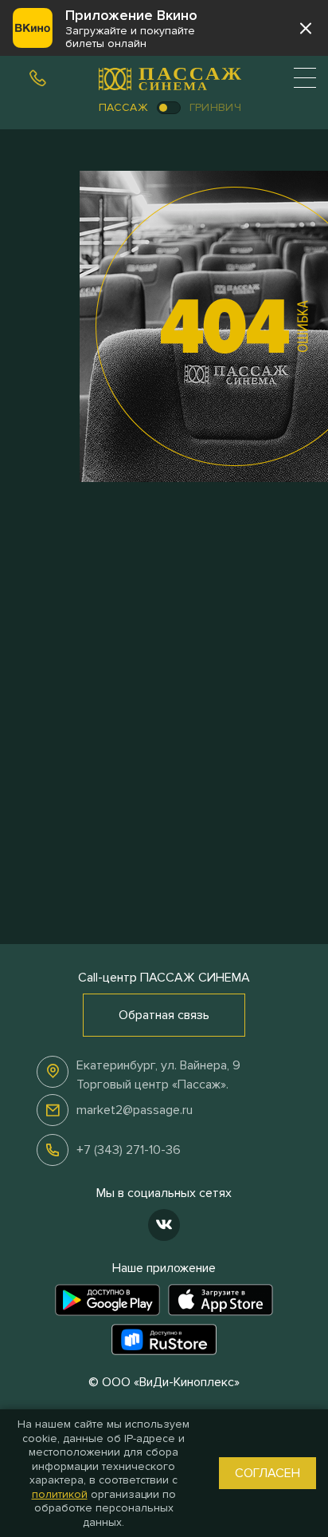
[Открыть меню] (304, 77)
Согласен (267, 1473)
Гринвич (215, 107)
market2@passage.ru (134, 1110)
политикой (60, 1494)
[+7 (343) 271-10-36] (37, 76)
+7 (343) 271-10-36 (128, 1150)
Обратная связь (164, 1015)
